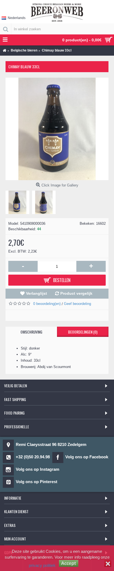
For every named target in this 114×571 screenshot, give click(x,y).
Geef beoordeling (77, 304)
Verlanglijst (36, 293)
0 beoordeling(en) (47, 304)
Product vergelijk (76, 293)
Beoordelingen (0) (82, 332)
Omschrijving (31, 332)
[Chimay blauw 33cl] (57, 129)
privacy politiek (42, 565)
